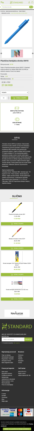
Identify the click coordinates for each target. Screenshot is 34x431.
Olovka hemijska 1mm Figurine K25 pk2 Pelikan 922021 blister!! (17, 264)
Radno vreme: (22, 373)
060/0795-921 (22, 371)
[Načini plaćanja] (13, 410)
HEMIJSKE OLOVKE (6, 13)
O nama (4, 393)
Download (4, 397)
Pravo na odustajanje (7, 384)
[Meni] (2, 2)
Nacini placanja (6, 383)
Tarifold (20, 359)
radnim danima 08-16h (24, 375)
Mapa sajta (5, 401)
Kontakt (4, 395)
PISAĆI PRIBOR (22, 11)
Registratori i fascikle (8, 359)
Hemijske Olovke (6, 360)
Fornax (20, 362)
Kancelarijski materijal (8, 357)
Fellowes (20, 355)
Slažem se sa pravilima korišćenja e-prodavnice (17, 429)
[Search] (31, 7)
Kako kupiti (5, 371)
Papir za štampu (6, 355)
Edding (20, 357)
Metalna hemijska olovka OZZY (17, 238)
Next (33, 53)
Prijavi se (28, 339)
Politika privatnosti (7, 375)
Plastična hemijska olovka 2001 (17, 214)
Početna (2, 11)
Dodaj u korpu (21, 98)
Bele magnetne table (7, 362)
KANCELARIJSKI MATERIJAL (12, 11)
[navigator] (17, 313)
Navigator (20, 360)
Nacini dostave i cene (8, 381)
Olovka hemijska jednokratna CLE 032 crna (17, 289)
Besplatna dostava (7, 373)
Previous (1, 53)
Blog (3, 399)
